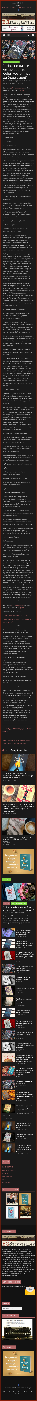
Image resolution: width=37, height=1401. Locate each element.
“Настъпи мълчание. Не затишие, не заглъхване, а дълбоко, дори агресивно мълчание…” (24, 1058)
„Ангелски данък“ (17, 88)
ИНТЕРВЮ (5, 1180)
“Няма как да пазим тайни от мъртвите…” (23, 1011)
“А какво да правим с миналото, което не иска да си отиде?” (25, 1046)
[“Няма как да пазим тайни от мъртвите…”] (8, 1009)
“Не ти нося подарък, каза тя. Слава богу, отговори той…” (23, 932)
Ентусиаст (21, 90)
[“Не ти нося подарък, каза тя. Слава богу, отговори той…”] (8, 929)
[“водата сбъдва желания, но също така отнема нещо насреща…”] (8, 940)
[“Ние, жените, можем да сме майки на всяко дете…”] (8, 1031)
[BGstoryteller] (18, 1236)
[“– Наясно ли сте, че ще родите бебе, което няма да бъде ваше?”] (8, 965)
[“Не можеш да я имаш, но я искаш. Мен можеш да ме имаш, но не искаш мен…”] (8, 1091)
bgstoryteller (19, 81)
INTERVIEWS (6, 1183)
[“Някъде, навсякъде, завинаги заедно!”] (8, 976)
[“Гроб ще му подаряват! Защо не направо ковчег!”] (8, 998)
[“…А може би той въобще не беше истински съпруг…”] (18, 884)
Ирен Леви (11, 83)
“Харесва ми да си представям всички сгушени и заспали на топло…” (17, 839)
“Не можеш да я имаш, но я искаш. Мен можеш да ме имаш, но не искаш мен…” (24, 1095)
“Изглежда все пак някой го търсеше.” (25, 1135)
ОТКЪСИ (6, 903)
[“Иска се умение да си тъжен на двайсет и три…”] (8, 1122)
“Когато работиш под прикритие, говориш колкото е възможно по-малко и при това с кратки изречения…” (18, 807)
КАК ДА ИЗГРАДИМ (8, 1167)
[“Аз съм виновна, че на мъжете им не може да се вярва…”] (8, 1020)
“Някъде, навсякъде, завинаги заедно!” (17, 730)
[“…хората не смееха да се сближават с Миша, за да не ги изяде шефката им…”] (8, 952)
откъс (17, 83)
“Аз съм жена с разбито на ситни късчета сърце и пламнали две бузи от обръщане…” (24, 1071)
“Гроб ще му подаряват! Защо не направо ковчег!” (24, 1001)
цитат (21, 83)
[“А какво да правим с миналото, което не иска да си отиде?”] (8, 1043)
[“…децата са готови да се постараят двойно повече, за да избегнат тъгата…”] (18, 755)
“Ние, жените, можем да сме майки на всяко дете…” (24, 1034)
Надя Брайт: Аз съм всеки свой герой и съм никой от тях (16, 742)
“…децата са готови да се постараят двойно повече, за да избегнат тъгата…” (18, 775)
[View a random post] (33, 35)
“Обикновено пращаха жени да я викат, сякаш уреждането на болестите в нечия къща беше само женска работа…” (18, 1111)
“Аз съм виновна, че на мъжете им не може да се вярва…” (24, 1023)
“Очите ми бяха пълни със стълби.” (16, 615)
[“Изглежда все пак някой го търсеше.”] (8, 1134)
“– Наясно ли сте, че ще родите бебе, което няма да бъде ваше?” (24, 968)
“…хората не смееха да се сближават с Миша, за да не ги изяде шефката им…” (25, 956)
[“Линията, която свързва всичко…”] (8, 987)
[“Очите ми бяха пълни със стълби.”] (8, 1081)
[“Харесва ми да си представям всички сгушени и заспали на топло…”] (18, 819)
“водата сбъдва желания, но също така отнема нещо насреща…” (25, 943)
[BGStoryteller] (4, 35)
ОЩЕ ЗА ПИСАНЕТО (9, 1170)
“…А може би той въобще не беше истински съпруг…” (18, 908)
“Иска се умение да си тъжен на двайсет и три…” (23, 1125)
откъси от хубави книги (11, 62)
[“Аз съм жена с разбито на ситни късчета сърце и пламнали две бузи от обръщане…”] (8, 1067)
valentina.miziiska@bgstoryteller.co (13, 1286)
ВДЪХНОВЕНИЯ (7, 1176)
